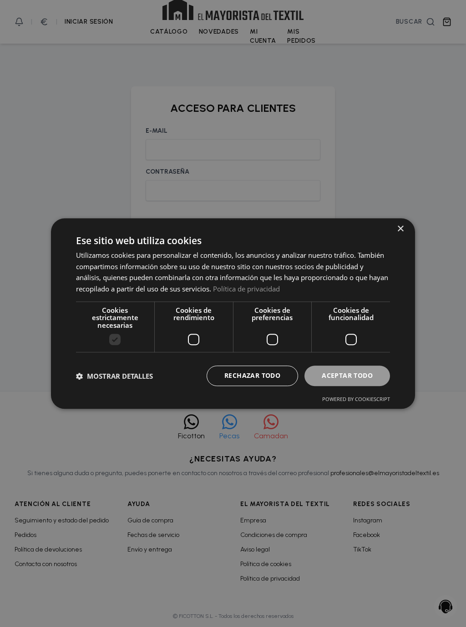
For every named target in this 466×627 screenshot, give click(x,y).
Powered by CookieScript (356, 399)
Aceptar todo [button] (347, 375)
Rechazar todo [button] (252, 375)
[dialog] (233, 313)
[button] (114, 376)
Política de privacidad (246, 288)
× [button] (400, 229)
